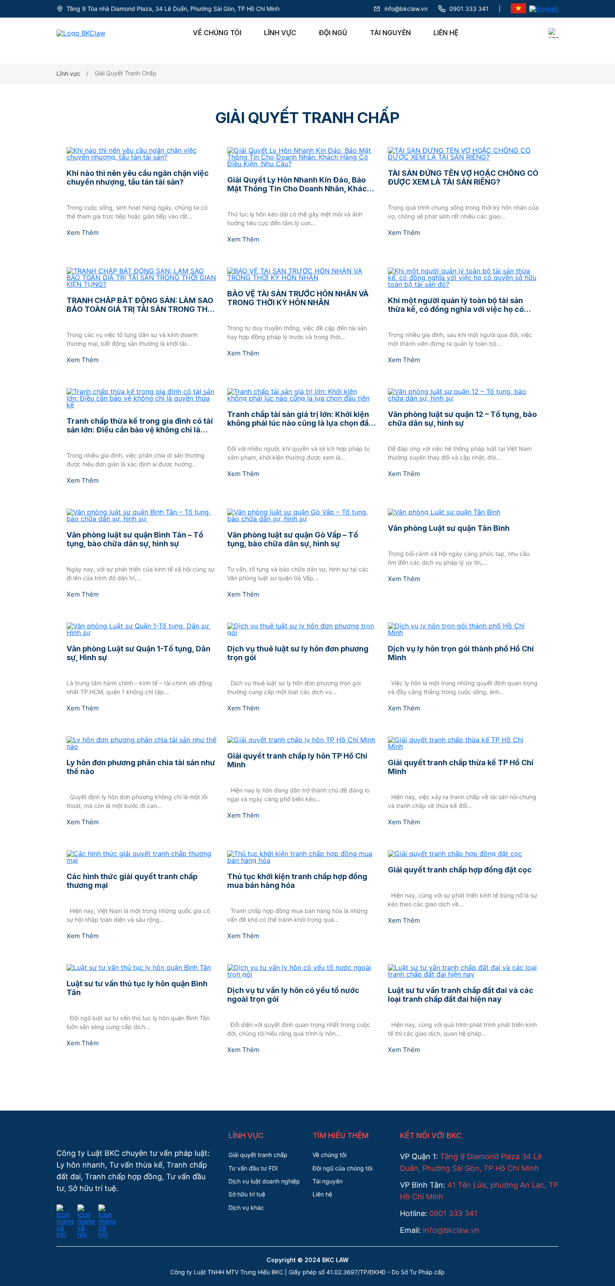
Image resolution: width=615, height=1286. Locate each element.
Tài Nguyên (390, 32)
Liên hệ (446, 32)
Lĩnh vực (280, 32)
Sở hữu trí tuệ (246, 1194)
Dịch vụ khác (246, 1207)
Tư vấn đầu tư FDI (253, 1168)
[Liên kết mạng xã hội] (65, 1209)
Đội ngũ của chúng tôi (342, 1168)
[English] (544, 8)
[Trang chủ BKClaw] (80, 33)
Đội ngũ (333, 32)
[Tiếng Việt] (518, 8)
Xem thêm (83, 233)
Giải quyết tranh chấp (257, 1154)
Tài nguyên (328, 1181)
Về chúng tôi (217, 32)
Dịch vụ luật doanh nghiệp (264, 1181)
